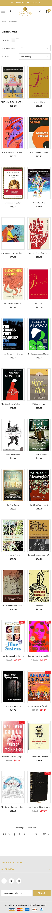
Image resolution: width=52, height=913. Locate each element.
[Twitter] (11, 881)
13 (36, 834)
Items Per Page (8, 48)
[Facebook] (4, 881)
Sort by (5, 56)
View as (5, 40)
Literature (13, 21)
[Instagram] (18, 881)
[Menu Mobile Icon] (3, 11)
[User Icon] (39, 11)
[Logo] (25, 11)
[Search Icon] (11, 11)
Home (3, 21)
